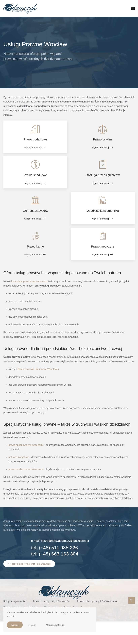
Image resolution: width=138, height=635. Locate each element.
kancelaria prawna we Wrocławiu (29, 281)
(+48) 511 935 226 (58, 547)
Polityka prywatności (14, 601)
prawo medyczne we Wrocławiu (25, 469)
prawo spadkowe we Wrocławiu (25, 444)
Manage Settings (55, 625)
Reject (32, 625)
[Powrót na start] (20, 8)
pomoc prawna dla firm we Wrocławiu (38, 369)
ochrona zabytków (18, 457)
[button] (133, 8)
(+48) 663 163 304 (58, 553)
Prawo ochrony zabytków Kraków (51, 601)
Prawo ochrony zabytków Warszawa (97, 601)
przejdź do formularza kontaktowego (31, 563)
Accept (14, 625)
